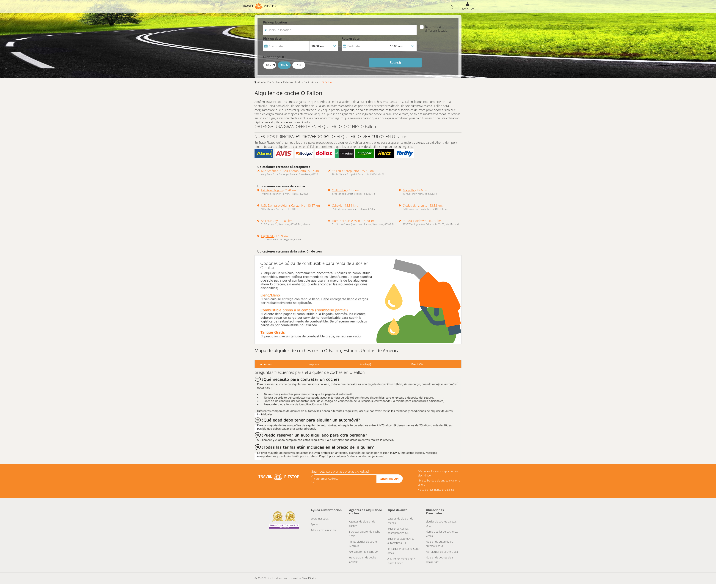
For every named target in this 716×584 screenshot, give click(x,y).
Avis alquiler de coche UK (363, 551)
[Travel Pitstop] (278, 476)
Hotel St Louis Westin (346, 221)
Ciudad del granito (415, 205)
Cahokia (337, 205)
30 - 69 (284, 65)
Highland (267, 236)
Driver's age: (272, 57)
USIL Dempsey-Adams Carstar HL (283, 205)
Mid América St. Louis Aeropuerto (283, 171)
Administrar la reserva (323, 530)
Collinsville (339, 190)
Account (468, 9)
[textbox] (340, 30)
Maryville (409, 190)
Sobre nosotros (320, 518)
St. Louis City (269, 221)
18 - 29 (270, 65)
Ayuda (314, 524)
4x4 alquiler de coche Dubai (442, 551)
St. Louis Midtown (415, 221)
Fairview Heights (272, 190)
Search (395, 62)
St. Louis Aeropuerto (345, 171)
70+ (298, 65)
